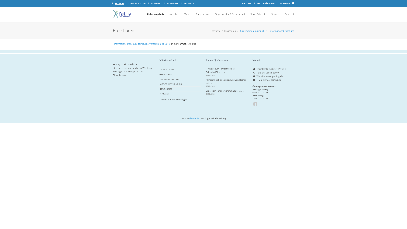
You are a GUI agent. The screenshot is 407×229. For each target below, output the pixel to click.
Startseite (216, 30)
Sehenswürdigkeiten (169, 79)
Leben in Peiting (137, 3)
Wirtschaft (173, 3)
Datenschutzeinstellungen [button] (173, 99)
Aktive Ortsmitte (258, 14)
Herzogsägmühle (266, 3)
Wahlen (187, 14)
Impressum (164, 94)
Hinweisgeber (165, 89)
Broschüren (230, 30)
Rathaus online (166, 69)
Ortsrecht (289, 14)
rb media (194, 118)
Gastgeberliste (166, 74)
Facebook (189, 3)
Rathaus (119, 3)
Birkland (247, 3)
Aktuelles (174, 14)
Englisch (285, 3)
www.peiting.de (274, 76)
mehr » (222, 72)
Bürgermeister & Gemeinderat (230, 14)
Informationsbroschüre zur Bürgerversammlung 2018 (141, 43)
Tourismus (156, 3)
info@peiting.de (272, 79)
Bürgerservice (203, 14)
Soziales (275, 14)
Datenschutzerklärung (170, 84)
